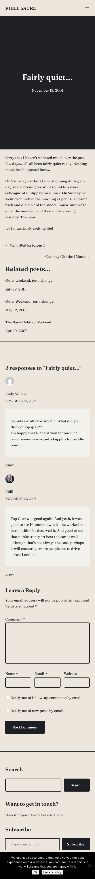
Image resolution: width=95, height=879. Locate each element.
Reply (9, 465)
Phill (9, 491)
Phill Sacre (20, 8)
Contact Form (53, 815)
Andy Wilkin (15, 394)
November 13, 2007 (20, 401)
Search (77, 785)
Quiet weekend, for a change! (29, 280)
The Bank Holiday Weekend (28, 322)
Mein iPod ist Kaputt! (27, 245)
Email (40, 673)
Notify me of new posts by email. (37, 710)
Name (11, 673)
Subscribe (75, 844)
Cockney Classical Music (65, 256)
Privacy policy (52, 872)
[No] (89, 865)
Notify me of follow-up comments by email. (46, 697)
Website (70, 673)
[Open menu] (87, 8)
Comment (15, 619)
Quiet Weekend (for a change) (30, 301)
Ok (36, 872)
